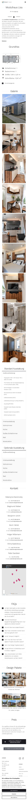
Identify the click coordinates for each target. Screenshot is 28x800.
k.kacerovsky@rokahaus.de (16, 502)
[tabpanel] (14, 397)
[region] (14, 788)
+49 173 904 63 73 (15, 500)
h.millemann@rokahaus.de (16, 540)
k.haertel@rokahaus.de (16, 530)
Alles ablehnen (14, 797)
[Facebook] (23, 758)
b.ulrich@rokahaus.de (15, 521)
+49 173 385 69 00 (15, 519)
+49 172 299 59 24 (15, 528)
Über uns (21, 773)
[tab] (14, 373)
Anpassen (14, 793)
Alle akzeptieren (14, 790)
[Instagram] (20, 758)
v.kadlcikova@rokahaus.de (16, 549)
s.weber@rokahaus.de (15, 512)
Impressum (21, 769)
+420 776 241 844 (15, 547)
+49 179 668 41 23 (15, 510)
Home (20, 767)
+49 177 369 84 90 (15, 538)
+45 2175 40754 (15, 557)
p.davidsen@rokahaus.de (16, 558)
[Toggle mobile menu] (25, 2)
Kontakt (20, 775)
